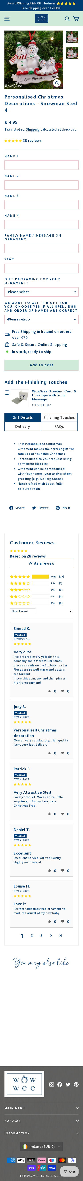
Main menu (14, 1108)
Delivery (22, 426)
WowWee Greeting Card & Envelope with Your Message (54, 395)
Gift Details (22, 417)
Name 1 (11, 156)
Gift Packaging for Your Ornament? (32, 281)
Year (9, 259)
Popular (12, 1121)
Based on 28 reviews (28, 556)
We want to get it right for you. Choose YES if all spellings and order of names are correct (41, 307)
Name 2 (11, 176)
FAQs (59, 426)
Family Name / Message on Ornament (33, 237)
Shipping (33, 129)
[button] (13, 140)
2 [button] (32, 935)
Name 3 (11, 196)
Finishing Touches (59, 417)
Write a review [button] (41, 563)
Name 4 (11, 216)
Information (17, 1133)
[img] (41, 643)
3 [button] (41, 935)
